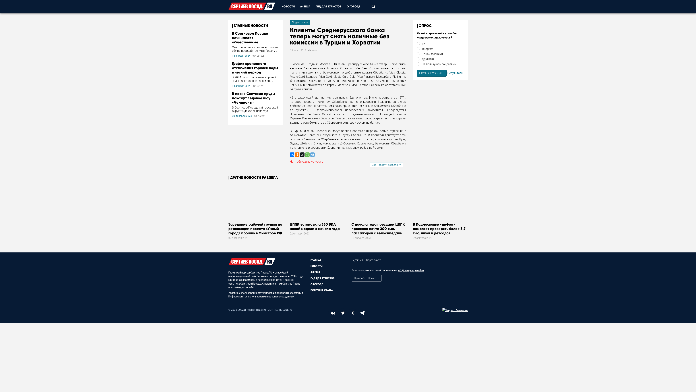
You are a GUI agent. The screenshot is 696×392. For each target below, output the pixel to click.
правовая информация (289, 292)
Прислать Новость (366, 278)
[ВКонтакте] (292, 154)
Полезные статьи (321, 290)
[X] (302, 154)
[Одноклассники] (297, 154)
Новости (288, 6)
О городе (353, 6)
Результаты (455, 73)
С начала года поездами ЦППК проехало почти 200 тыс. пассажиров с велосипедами (378, 228)
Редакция (357, 260)
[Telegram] (312, 154)
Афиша (305, 6)
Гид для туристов (328, 6)
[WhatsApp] (307, 154)
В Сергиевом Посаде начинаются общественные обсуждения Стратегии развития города (252, 42)
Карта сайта (373, 260)
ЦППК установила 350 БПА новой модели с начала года (315, 226)
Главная (316, 260)
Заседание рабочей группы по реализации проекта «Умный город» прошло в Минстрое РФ (255, 228)
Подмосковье (300, 22)
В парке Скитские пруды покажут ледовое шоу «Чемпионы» (253, 98)
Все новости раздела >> (386, 164)
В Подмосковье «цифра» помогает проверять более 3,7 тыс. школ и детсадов (439, 228)
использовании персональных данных (271, 296)
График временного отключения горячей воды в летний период (255, 67)
